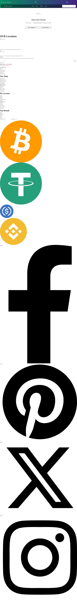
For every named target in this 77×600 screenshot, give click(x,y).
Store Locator (4, 2)
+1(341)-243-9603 (14, 2)
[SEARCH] (74, 6)
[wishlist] (65, 2)
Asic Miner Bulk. (8, 119)
